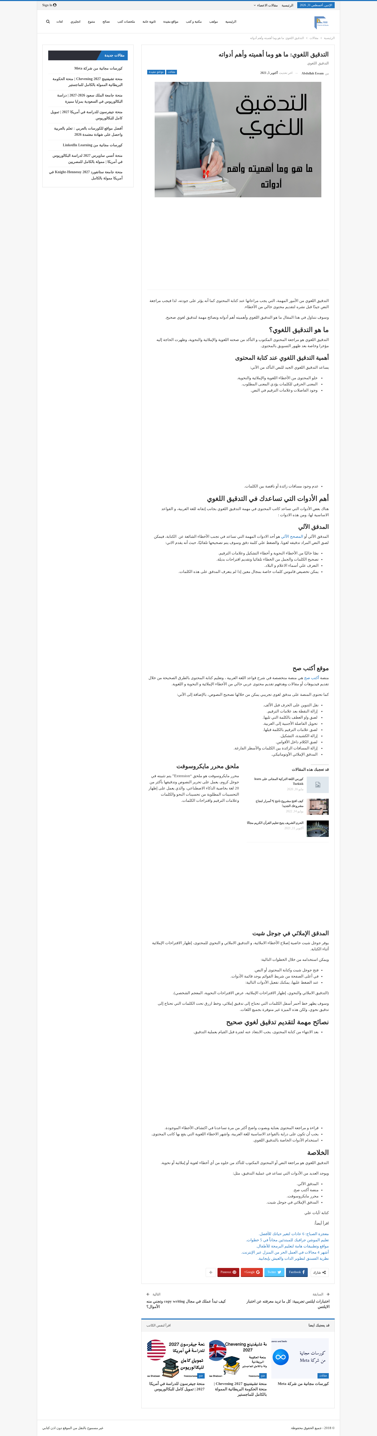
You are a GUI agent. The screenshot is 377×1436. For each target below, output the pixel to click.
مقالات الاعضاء (267, 5)
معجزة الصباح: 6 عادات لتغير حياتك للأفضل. (294, 1234)
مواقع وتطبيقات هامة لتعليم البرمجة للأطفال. (292, 1246)
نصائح (106, 21)
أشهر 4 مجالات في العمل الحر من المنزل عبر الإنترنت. (285, 1252)
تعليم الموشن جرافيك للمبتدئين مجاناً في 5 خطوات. (287, 1240)
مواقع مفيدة (170, 21)
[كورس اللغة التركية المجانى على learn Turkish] (318, 785)
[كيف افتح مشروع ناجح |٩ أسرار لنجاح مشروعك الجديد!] (318, 807)
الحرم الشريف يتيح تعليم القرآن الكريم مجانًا (275, 823)
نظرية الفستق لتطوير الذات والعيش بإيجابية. (293, 1258)
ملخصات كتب (126, 21)
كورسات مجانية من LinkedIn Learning (93, 145)
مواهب (213, 21)
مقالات (171, 72)
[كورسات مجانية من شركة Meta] (300, 1358)
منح (263, 1375)
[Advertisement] (238, 249)
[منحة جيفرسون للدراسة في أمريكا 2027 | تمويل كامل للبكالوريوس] (176, 1358)
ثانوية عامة (149, 21)
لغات (59, 21)
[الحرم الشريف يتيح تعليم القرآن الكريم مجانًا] (318, 828)
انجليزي (75, 21)
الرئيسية (287, 5)
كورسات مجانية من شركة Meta (98, 68)
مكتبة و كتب (194, 21)
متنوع (91, 21)
